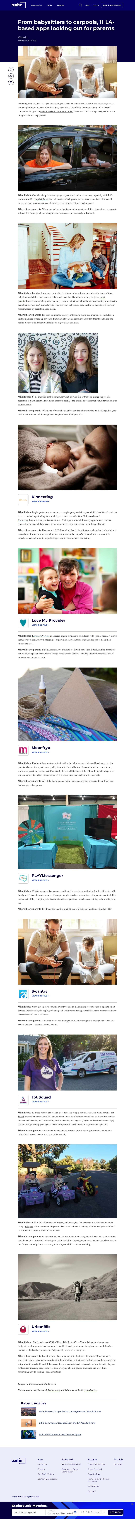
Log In (96, 5)
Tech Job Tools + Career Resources (98, 1480)
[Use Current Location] (75, 1512)
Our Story (42, 1464)
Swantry (39, 991)
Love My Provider (48, 620)
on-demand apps (98, 396)
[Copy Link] (11, 76)
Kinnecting (42, 497)
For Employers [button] (112, 5)
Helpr (39, 400)
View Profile (39, 501)
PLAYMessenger (47, 875)
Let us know (54, 1390)
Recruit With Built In (71, 1464)
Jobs (49, 5)
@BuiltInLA (91, 1390)
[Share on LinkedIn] (11, 82)
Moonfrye (41, 747)
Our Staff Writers (46, 1474)
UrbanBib (41, 1326)
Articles (60, 5)
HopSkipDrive (41, 199)
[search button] (80, 5)
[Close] (132, 1504)
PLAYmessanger (40, 891)
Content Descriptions (47, 1479)
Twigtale (29, 1226)
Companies (36, 5)
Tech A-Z (92, 1491)
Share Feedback (95, 1469)
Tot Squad (41, 1097)
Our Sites (118, 1464)
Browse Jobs (93, 1486)
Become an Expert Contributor (70, 1470)
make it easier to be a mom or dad (56, 111)
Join (87, 5)
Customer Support (96, 1464)
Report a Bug (94, 1474)
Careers (41, 1469)
